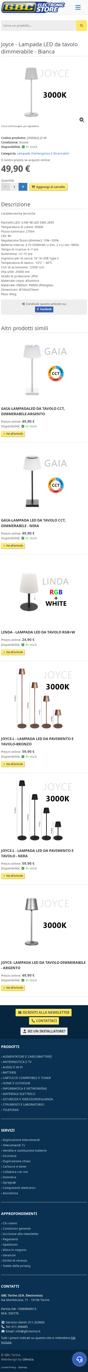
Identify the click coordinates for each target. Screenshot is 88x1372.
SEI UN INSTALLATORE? (46, 1031)
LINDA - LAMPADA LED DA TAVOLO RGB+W (38, 632)
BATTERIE (9, 1072)
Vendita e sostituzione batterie (25, 1150)
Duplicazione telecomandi (21, 1140)
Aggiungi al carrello (50, 187)
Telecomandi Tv (14, 1145)
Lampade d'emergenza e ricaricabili (43, 153)
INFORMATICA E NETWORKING (25, 1088)
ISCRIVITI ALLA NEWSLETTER (45, 1012)
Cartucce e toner (14, 1166)
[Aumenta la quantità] (23, 187)
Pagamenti (10, 1239)
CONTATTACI (46, 1021)
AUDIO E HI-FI (13, 1067)
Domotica (9, 1177)
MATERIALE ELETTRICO (19, 1094)
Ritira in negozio (14, 1250)
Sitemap (22, 1367)
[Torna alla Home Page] (33, 7)
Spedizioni (10, 1244)
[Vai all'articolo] (44, 368)
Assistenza (10, 1193)
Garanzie (9, 1255)
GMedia (28, 1359)
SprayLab (9, 1182)
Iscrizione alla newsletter (21, 1234)
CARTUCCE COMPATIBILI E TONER (27, 1078)
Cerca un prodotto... (16, 24)
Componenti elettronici (19, 1188)
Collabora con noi (15, 1172)
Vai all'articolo (14, 433)
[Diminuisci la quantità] (5, 187)
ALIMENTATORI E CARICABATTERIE (27, 1056)
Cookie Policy (8, 1367)
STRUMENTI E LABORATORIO (23, 1104)
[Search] (81, 25)
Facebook (46, 309)
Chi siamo (10, 1223)
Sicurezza (9, 1156)
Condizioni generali (17, 1228)
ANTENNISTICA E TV (17, 1062)
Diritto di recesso (15, 1260)
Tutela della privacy (17, 1266)
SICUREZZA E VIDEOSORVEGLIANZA (28, 1099)
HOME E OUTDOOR (16, 1083)
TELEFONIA (11, 1110)
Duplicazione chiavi (17, 1161)
